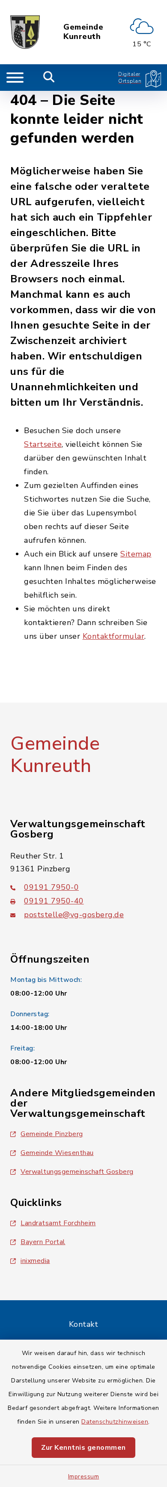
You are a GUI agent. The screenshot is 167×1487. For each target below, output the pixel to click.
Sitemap (136, 554)
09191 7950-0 (51, 887)
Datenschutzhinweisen (114, 1422)
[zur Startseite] (25, 32)
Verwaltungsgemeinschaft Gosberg (77, 1171)
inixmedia (35, 1261)
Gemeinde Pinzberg (52, 1134)
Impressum (83, 1476)
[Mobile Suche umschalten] (49, 77)
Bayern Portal (43, 1242)
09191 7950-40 (54, 901)
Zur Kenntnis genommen (83, 1447)
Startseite (43, 444)
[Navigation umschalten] (15, 77)
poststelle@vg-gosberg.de (74, 915)
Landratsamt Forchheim (58, 1223)
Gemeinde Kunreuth (83, 32)
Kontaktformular (114, 636)
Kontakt (83, 1324)
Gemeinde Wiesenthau (57, 1153)
